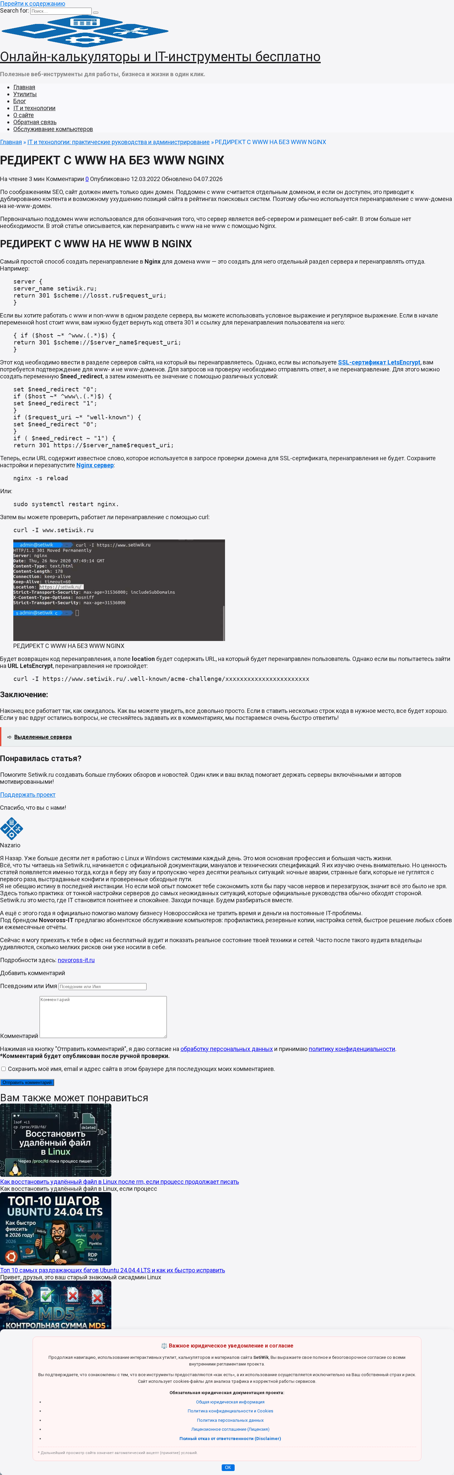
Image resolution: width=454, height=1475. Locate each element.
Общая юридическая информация (230, 1401)
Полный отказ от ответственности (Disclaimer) (230, 1438)
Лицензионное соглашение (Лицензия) (230, 1429)
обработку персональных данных (226, 1048)
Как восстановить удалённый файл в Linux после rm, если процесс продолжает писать (119, 1181)
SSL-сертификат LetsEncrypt (379, 362)
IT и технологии (34, 108)
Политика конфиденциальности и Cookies (230, 1410)
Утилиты (25, 94)
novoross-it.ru (76, 959)
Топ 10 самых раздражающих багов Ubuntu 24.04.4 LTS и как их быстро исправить (112, 1270)
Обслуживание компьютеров (53, 128)
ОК (228, 1467)
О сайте (23, 114)
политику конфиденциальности (352, 1048)
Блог (19, 101)
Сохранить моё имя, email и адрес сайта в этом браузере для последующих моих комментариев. (141, 1068)
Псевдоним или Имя (28, 985)
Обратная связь (35, 121)
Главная (24, 87)
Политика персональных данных (230, 1420)
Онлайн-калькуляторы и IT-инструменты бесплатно (160, 57)
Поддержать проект (28, 794)
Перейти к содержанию (32, 3)
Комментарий (19, 1035)
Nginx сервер (95, 465)
